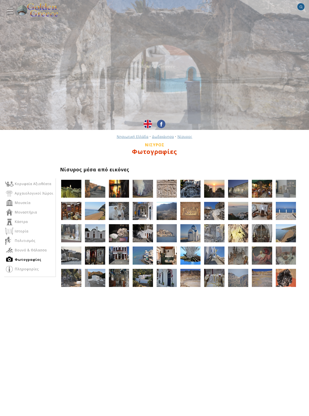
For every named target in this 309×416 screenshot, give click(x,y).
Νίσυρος (184, 136)
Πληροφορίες (26, 269)
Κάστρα (21, 221)
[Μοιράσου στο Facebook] (161, 124)
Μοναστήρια (25, 212)
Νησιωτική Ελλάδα (132, 136)
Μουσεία (22, 202)
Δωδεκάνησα (163, 136)
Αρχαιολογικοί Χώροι (33, 193)
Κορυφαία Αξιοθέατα (32, 183)
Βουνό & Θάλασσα (30, 250)
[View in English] (148, 124)
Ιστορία (21, 231)
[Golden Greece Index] (38, 10)
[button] (9, 10)
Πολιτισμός (25, 240)
